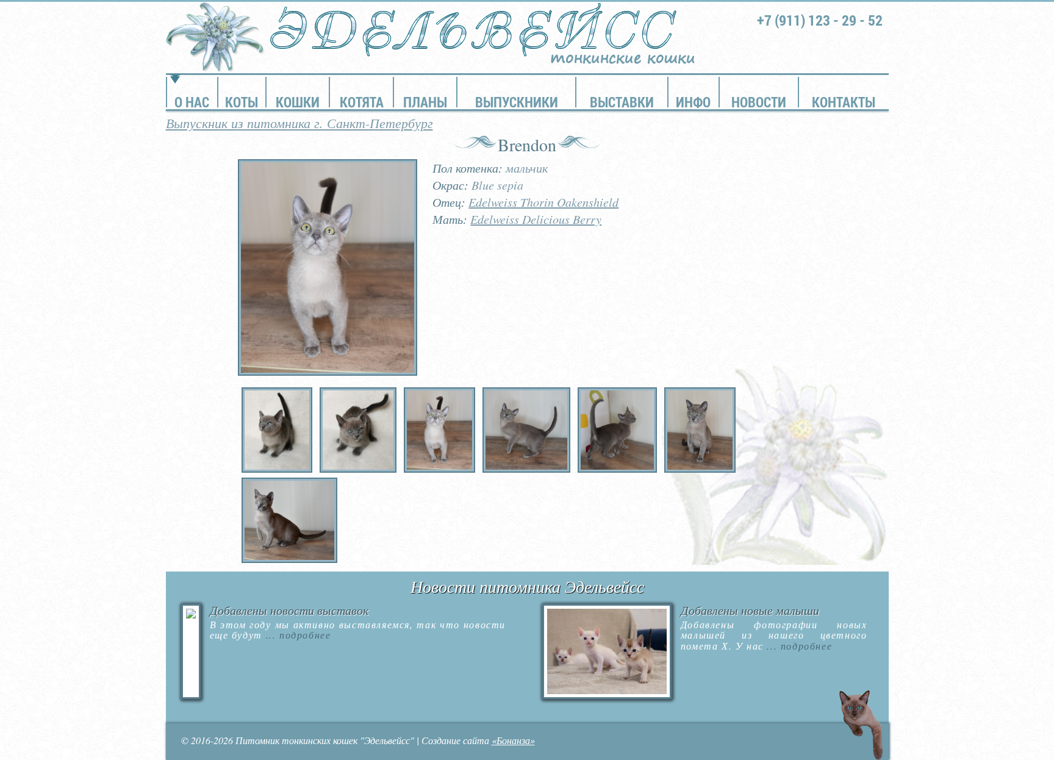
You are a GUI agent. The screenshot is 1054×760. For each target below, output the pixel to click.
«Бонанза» (513, 740)
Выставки (622, 102)
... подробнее (296, 634)
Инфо (693, 102)
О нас (191, 102)
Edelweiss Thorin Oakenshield (543, 202)
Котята (362, 102)
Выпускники (516, 102)
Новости (758, 102)
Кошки (298, 102)
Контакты (843, 102)
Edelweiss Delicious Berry (535, 219)
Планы (425, 102)
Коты (241, 102)
